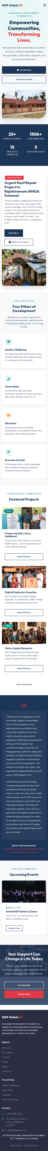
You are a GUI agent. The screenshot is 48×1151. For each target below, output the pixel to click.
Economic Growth (10, 1099)
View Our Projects (24, 79)
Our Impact (7, 1052)
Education (6, 1095)
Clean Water (7, 1090)
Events (5, 1062)
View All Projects (24, 684)
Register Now (14, 928)
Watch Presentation (20, 242)
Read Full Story (24, 556)
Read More (14, 233)
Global (12, 5)
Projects (6, 1057)
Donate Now (25, 70)
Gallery (5, 1066)
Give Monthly (24, 985)
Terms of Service (31, 1146)
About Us (6, 1048)
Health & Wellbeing (11, 1085)
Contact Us (7, 1071)
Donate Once (24, 994)
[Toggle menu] (44, 5)
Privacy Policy (15, 1146)
